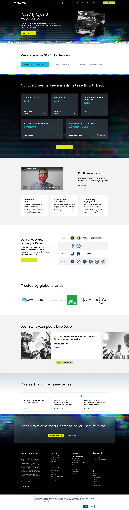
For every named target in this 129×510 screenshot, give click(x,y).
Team (94, 475)
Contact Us (26, 486)
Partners (95, 481)
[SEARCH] (100, 4)
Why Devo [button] (59, 3)
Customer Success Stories (78, 486)
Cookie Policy (80, 499)
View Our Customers (63, 362)
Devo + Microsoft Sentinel (56, 487)
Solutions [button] (52, 3)
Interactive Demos (76, 460)
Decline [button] (91, 506)
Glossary (74, 464)
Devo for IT (53, 472)
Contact (90, 2)
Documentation (75, 473)
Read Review (57, 347)
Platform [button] (45, 3)
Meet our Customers (97, 463)
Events (94, 483)
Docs (79, 2)
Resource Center (76, 476)
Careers (95, 479)
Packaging (53, 461)
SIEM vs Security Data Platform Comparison (100, 460)
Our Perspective (27, 33)
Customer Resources (77, 467)
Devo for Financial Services (57, 476)
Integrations (53, 459)
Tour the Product (54, 435)
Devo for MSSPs (54, 474)
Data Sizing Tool (75, 458)
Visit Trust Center (27, 260)
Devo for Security (54, 470)
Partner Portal (75, 471)
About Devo (95, 473)
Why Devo (95, 455)
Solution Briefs (75, 480)
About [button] (73, 3)
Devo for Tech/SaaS (55, 482)
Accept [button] (85, 506)
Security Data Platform (56, 455)
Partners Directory (97, 485)
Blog (73, 478)
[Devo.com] (20, 3)
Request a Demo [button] (109, 2)
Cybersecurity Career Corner (78, 462)
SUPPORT (97, 2)
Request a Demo (72, 435)
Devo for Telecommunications (57, 484)
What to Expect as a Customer (100, 465)
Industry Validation (97, 457)
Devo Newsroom (97, 477)
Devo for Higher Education (56, 480)
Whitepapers (75, 482)
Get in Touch (82, 185)
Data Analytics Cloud (55, 457)
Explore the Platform (63, 147)
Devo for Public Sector (55, 478)
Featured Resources (77, 456)
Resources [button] (66, 3)
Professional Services (55, 486)
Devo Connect (75, 469)
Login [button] (84, 2)
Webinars (74, 484)
